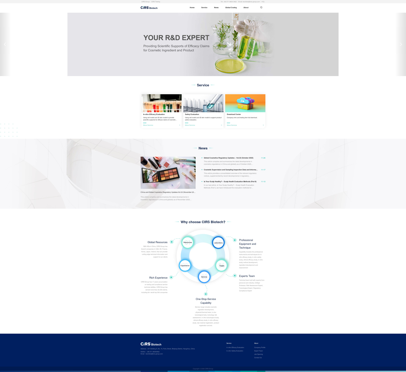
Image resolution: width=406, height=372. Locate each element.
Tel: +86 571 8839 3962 (229, 2)
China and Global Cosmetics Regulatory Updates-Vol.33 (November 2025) (168, 192)
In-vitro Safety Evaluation (234, 351)
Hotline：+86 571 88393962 (150, 352)
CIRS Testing (155, 2)
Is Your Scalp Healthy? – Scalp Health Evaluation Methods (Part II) (230, 181)
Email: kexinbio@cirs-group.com (249, 2)
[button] (5, 44)
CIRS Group (145, 2)
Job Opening (258, 354)
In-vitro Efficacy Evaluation (235, 347)
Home (192, 7)
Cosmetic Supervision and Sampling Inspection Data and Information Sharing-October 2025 (231, 170)
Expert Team (258, 351)
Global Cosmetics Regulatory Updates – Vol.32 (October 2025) (228, 158)
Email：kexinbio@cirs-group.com (152, 354)
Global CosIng (231, 7)
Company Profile (259, 347)
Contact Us (258, 357)
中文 (263, 2)
